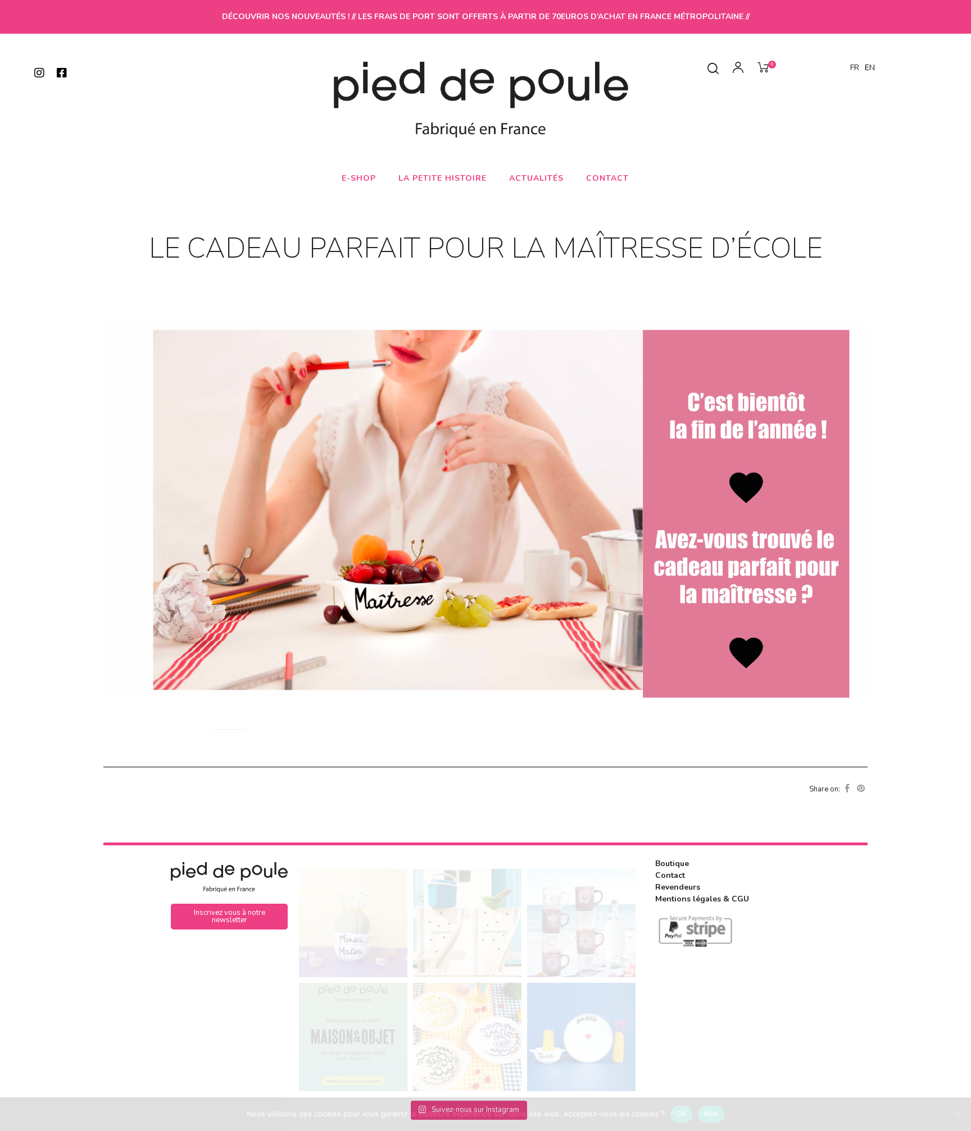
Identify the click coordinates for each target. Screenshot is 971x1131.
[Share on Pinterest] (861, 788)
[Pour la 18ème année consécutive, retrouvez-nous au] (353, 1037)
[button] (229, 916)
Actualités (536, 178)
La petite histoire (442, 178)
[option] (870, 68)
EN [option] (870, 67)
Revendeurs (677, 887)
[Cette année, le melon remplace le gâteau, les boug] (353, 923)
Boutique (672, 863)
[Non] (957, 1114)
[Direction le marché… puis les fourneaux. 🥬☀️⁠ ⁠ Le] (467, 923)
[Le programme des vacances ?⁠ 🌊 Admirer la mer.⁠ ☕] (581, 923)
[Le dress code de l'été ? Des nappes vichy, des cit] (467, 1037)
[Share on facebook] (847, 788)
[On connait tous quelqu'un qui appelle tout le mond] (581, 1037)
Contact (607, 178)
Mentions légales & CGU (702, 899)
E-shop (359, 178)
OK (681, 1113)
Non (711, 1113)
